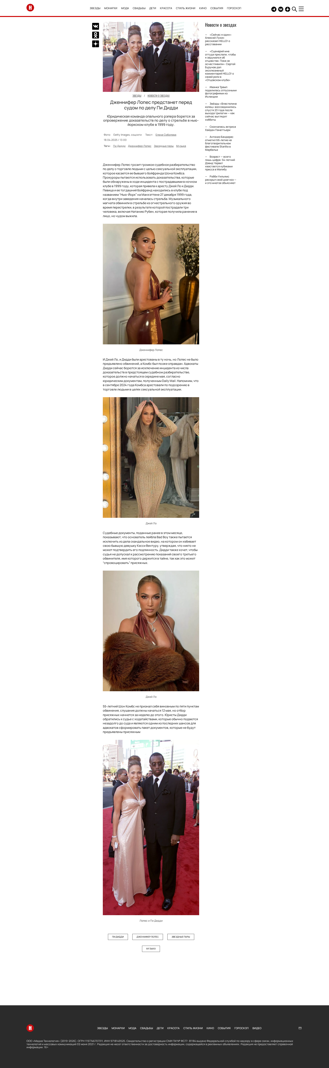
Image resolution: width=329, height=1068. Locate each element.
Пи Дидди (119, 146)
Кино (203, 8)
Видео (256, 1028)
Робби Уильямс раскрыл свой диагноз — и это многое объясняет (220, 180)
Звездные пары (164, 146)
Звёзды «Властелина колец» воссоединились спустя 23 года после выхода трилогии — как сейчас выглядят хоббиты (221, 111)
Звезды (95, 8)
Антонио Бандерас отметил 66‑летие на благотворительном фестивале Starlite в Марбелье (219, 143)
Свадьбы (139, 8)
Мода (125, 8)
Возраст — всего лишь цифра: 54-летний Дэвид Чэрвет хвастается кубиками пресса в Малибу (220, 163)
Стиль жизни (185, 8)
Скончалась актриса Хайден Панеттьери (220, 128)
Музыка (181, 146)
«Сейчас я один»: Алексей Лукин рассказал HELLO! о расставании (218, 39)
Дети (152, 8)
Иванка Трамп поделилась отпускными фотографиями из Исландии (221, 91)
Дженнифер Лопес (139, 146)
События (216, 8)
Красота (166, 8)
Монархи (110, 8)
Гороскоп (234, 8)
